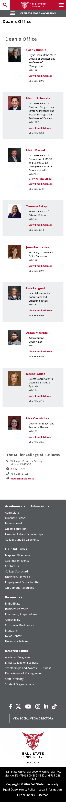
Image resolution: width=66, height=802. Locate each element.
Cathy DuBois (36, 50)
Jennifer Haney (37, 247)
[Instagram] (37, 706)
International (13, 523)
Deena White (36, 374)
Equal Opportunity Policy (19, 789)
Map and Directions (17, 555)
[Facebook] (10, 706)
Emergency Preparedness (21, 614)
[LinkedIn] (46, 706)
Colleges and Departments (22, 539)
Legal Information (50, 789)
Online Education (16, 529)
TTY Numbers (26, 795)
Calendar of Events (17, 561)
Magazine (11, 630)
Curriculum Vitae (40, 179)
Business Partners (16, 609)
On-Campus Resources (19, 588)
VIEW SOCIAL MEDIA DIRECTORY (33, 718)
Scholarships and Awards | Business (28, 668)
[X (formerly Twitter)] (18, 706)
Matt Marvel (35, 150)
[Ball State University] (33, 749)
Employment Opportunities (22, 582)
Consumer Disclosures (19, 625)
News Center (13, 636)
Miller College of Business (21, 662)
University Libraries (17, 577)
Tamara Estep (36, 206)
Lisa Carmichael (38, 418)
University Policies (16, 641)
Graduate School (15, 518)
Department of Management (23, 673)
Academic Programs (17, 657)
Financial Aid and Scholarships (24, 534)
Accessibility (12, 620)
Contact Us (12, 566)
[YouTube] (28, 706)
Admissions (12, 512)
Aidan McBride (37, 333)
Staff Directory (14, 679)
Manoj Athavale (38, 98)
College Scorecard (16, 571)
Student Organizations (19, 684)
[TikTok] (54, 706)
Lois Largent (35, 288)
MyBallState (12, 603)
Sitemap (43, 795)
